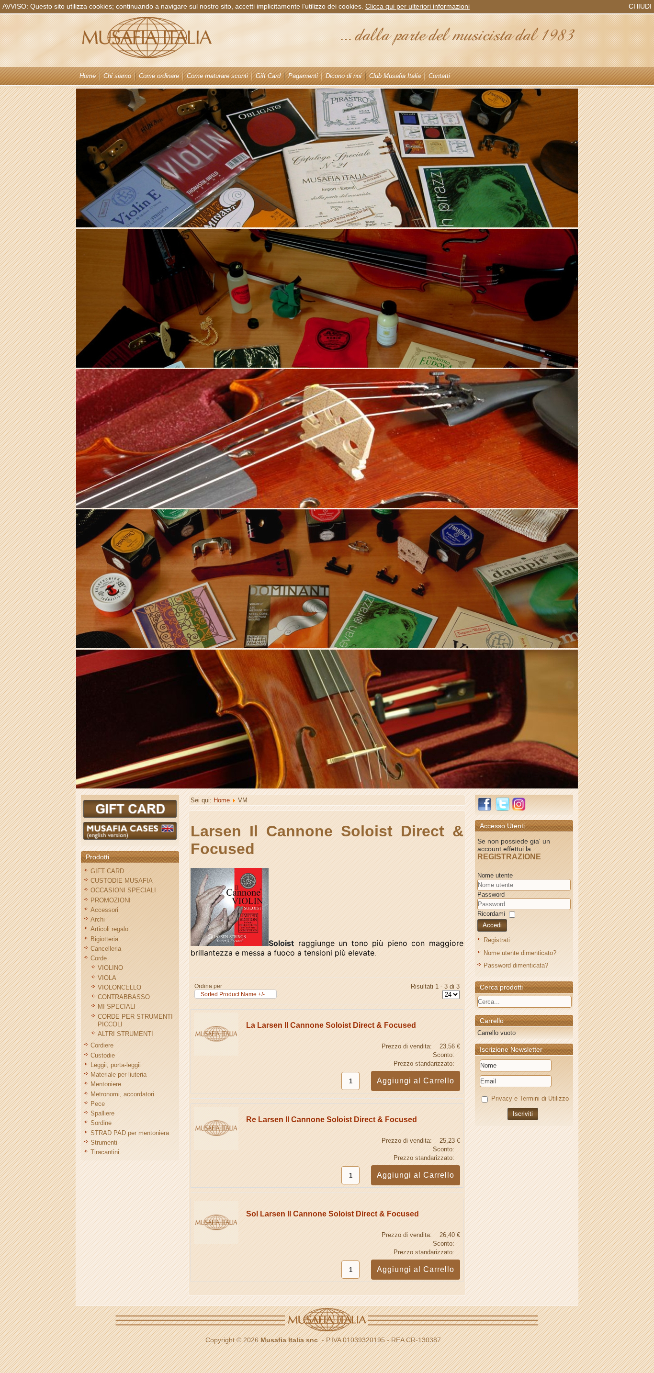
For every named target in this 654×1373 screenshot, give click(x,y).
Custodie (102, 1055)
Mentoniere (105, 1084)
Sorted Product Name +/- (233, 994)
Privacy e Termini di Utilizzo (530, 1098)
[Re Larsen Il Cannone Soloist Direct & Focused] (216, 1147)
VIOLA (107, 977)
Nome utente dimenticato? (520, 953)
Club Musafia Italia (395, 75)
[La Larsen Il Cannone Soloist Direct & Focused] (216, 1053)
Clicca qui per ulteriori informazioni (417, 6)
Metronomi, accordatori (122, 1094)
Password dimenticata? (516, 965)
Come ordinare (159, 75)
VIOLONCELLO (119, 987)
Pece (97, 1103)
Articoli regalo (109, 929)
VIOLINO (110, 967)
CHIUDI (640, 6)
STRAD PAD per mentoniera (129, 1133)
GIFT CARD (107, 871)
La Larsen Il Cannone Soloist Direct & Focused (331, 1025)
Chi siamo (117, 75)
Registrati (497, 940)
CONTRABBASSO (124, 997)
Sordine (101, 1122)
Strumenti (103, 1142)
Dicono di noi (343, 75)
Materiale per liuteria (118, 1074)
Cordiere (101, 1045)
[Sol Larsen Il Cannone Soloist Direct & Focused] (216, 1242)
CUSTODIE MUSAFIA (121, 880)
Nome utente (495, 875)
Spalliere (102, 1113)
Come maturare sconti (217, 75)
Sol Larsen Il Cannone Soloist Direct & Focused (332, 1214)
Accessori (104, 909)
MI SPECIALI (116, 1006)
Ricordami (491, 913)
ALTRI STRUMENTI (125, 1033)
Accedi (492, 925)
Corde (98, 958)
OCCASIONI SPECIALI (123, 890)
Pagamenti (303, 75)
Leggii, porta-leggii (115, 1065)
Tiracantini (104, 1152)
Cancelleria (105, 948)
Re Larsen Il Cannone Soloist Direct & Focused (331, 1119)
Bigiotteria (104, 939)
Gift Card (268, 75)
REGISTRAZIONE (509, 857)
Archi (97, 919)
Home (87, 75)
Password (491, 894)
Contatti (439, 75)
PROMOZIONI (110, 900)
